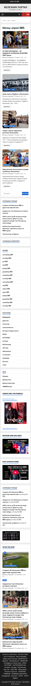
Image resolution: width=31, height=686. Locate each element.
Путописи (14, 676)
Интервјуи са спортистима (12, 663)
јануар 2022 (6, 295)
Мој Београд (6, 344)
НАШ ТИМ (13, 669)
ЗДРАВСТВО (24, 661)
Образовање (22, 669)
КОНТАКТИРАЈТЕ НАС (19, 665)
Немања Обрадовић (9, 57)
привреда (5, 358)
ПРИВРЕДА (6, 674)
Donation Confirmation (9, 654)
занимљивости (7, 327)
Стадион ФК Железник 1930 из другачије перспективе (12, 206)
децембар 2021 (7, 299)
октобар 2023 (6, 258)
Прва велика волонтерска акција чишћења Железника (15, 158)
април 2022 (6, 289)
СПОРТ (20, 676)
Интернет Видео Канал (10, 331)
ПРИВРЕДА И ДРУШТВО (19, 674)
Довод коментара (8, 383)
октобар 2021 (6, 306)
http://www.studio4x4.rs (9, 428)
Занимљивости (14, 661)
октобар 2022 (6, 278)
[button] (2, 14)
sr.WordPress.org (7, 386)
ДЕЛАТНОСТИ (22, 659)
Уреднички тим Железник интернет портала (12, 585)
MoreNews (26, 682)
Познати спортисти (11, 671)
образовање (6, 351)
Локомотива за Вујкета (10, 234)
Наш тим (6, 669)
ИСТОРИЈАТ (6, 338)
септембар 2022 (7, 282)
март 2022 (5, 292)
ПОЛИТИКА (22, 671)
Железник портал (15, 7)
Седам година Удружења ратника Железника (15, 119)
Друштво (5, 661)
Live (28, 14)
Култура (14, 667)
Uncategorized (6, 317)
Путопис (5, 361)
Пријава (5, 376)
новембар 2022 (7, 275)
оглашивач (7, 89)
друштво (6, 126)
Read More (7, 70)
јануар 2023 (6, 268)
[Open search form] (19, 14)
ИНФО (4, 334)
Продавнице (6, 676)
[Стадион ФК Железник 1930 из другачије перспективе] (15, 559)
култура (12, 126)
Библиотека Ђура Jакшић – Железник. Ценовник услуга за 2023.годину (13, 228)
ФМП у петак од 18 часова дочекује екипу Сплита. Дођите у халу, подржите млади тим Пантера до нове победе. (14, 219)
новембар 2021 (7, 302)
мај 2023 (5, 265)
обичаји (5, 348)
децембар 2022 (7, 272)
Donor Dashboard (9, 656)
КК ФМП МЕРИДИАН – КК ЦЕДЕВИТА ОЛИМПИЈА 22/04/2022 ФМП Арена (15, 40)
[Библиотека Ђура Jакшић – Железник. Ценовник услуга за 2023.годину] (15, 630)
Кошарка (7, 667)
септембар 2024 (7, 255)
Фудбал (15, 678)
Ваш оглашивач (21, 656)
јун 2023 (5, 261)
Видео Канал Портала (10, 659)
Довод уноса (6, 380)
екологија (6, 165)
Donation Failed (23, 654)
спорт (5, 46)
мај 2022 (5, 285)
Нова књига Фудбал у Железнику (15, 83)
